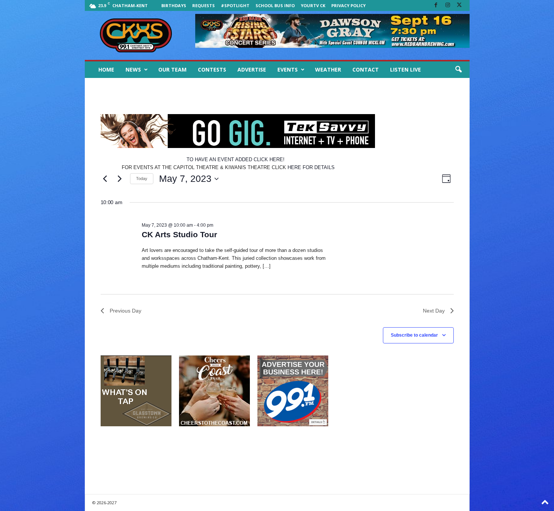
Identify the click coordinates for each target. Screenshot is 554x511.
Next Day (434, 311)
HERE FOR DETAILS (311, 167)
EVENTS (287, 69)
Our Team (172, 69)
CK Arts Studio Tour (179, 234)
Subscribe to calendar (414, 335)
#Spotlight (235, 5)
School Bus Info (275, 5)
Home (106, 69)
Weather (328, 69)
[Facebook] (436, 5)
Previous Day (125, 311)
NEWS (133, 69)
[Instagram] (447, 5)
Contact (365, 69)
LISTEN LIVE (405, 69)
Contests (212, 69)
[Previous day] (105, 178)
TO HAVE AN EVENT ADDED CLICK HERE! (236, 159)
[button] (458, 69)
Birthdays (173, 5)
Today (141, 178)
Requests (203, 5)
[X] (459, 5)
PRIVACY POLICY (348, 5)
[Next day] (119, 178)
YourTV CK (313, 5)
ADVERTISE (251, 69)
